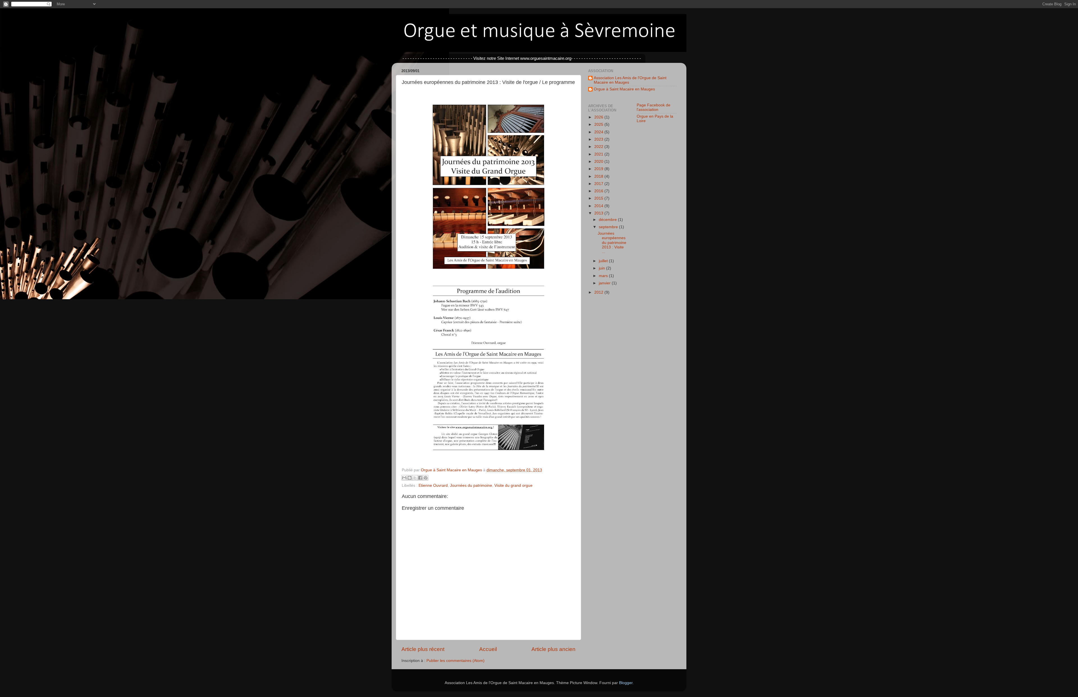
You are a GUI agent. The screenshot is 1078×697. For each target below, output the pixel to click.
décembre (608, 220)
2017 (599, 184)
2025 (599, 124)
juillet (604, 261)
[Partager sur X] (415, 478)
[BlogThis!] (409, 478)
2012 (599, 292)
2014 (599, 206)
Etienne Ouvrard (433, 485)
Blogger (625, 683)
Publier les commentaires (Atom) (455, 661)
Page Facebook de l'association (653, 107)
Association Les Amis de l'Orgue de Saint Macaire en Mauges (630, 80)
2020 (599, 161)
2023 (599, 139)
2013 (599, 213)
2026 (599, 117)
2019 (599, 169)
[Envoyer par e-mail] (404, 478)
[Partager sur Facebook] (420, 478)
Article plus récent (422, 649)
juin (602, 268)
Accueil (488, 649)
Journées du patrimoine (471, 485)
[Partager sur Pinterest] (425, 478)
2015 (599, 198)
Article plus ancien (553, 649)
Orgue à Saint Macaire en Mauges (624, 89)
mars (604, 276)
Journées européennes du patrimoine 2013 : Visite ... (612, 242)
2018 (599, 176)
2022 (599, 147)
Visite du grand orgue (513, 485)
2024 (599, 132)
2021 (599, 154)
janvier (605, 283)
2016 (599, 191)
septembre (609, 227)
